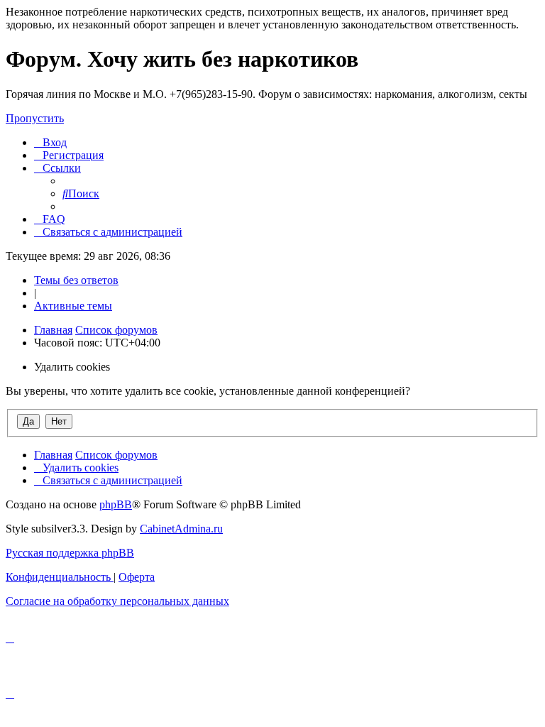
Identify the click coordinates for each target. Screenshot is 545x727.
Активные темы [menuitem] (73, 306)
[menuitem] (50, 142)
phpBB (115, 504)
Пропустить (35, 118)
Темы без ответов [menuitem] (76, 280)
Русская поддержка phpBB (70, 553)
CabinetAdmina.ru (181, 529)
